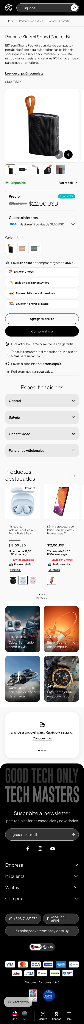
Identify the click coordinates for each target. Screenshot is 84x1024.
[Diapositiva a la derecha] (68, 154)
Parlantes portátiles (31, 21)
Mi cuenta (15, 876)
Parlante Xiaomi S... (59, 21)
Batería (14, 417)
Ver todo (42, 598)
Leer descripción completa (24, 73)
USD (14, 1019)
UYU (24, 1019)
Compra (13, 898)
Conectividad (19, 434)
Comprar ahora (42, 331)
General (15, 401)
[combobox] (45, 8)
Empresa (14, 864)
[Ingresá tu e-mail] (73, 834)
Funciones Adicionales (26, 450)
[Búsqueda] (74, 7)
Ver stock (66, 183)
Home (10, 21)
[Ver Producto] (61, 503)
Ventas (12, 887)
